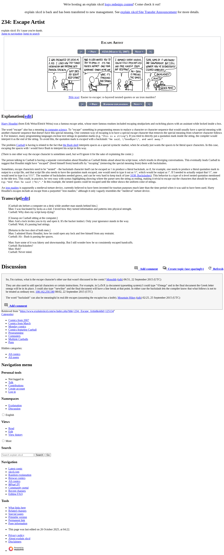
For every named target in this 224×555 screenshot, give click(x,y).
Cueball (20, 145)
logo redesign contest (119, 4)
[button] (3, 415)
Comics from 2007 (18, 320)
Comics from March (19, 323)
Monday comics (17, 326)
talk (120, 279)
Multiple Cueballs (18, 339)
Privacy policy (16, 535)
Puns (11, 342)
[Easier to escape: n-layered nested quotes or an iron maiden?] (112, 90)
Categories (7, 314)
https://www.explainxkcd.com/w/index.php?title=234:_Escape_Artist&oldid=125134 (67, 311)
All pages (13, 357)
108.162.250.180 (45, 291)
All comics (14, 354)
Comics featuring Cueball (22, 329)
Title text (73, 97)
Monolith (111, 279)
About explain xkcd (19, 538)
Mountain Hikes (126, 297)
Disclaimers (14, 541)
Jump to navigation (11, 33)
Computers (14, 335)
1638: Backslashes (140, 175)
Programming (15, 332)
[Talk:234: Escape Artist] (136, 269)
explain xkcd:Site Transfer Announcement (148, 12)
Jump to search (31, 33)
